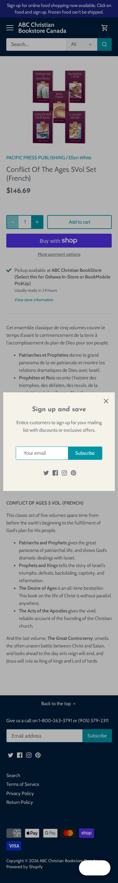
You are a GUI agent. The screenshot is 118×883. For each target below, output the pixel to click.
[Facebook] (55, 472)
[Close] (106, 401)
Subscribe (85, 453)
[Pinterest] (73, 472)
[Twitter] (46, 472)
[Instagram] (64, 472)
